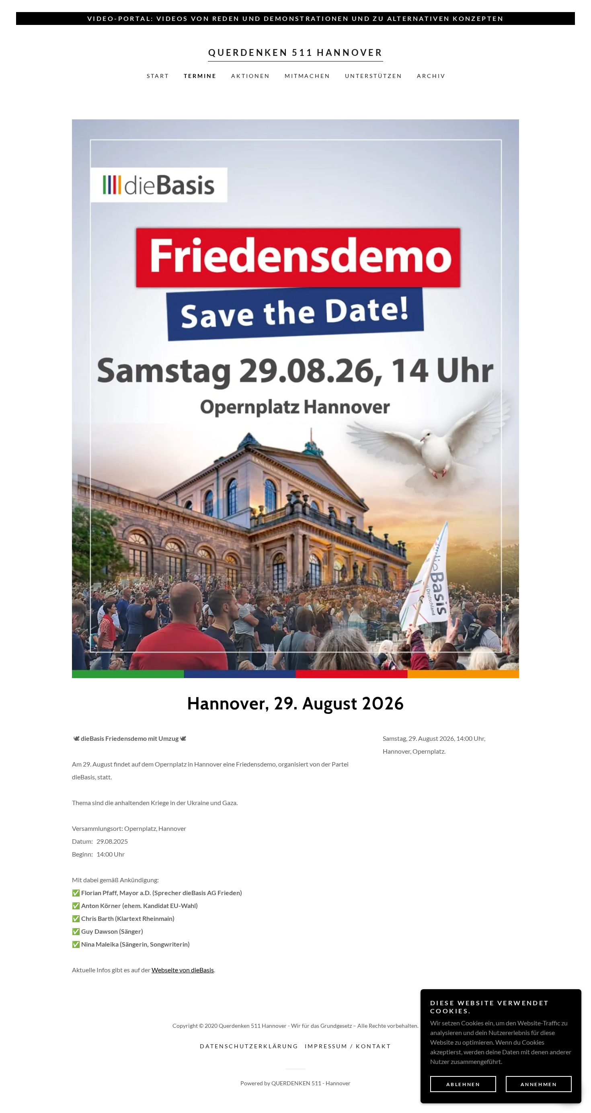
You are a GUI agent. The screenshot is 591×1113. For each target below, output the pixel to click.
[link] (295, 53)
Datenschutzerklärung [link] (249, 1046)
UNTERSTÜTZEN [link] (373, 75)
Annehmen (539, 1084)
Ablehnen (463, 1084)
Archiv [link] (431, 75)
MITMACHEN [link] (308, 75)
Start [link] (158, 75)
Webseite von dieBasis (183, 970)
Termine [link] (200, 75)
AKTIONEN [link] (250, 75)
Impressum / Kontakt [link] (348, 1046)
